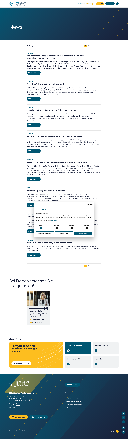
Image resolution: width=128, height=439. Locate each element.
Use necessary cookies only (44, 233)
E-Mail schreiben (37, 322)
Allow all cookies (83, 233)
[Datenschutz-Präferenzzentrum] (123, 432)
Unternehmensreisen (102, 345)
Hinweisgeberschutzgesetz (73, 401)
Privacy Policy (54, 220)
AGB (66, 407)
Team (99, 3)
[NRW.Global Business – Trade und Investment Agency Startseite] (18, 3)
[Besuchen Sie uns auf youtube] (123, 421)
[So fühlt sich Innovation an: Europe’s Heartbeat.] (85, 3)
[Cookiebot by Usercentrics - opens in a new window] (87, 205)
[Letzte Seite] (100, 46)
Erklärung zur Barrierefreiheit (73, 404)
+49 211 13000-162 (38, 319)
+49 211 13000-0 (40, 417)
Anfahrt (67, 393)
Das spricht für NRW (74, 345)
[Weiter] (97, 46)
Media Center (100, 359)
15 (94, 46)
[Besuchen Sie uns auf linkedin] (123, 413)
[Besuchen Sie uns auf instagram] (123, 417)
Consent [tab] (44, 209)
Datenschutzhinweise (71, 399)
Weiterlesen (32, 73)
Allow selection (64, 233)
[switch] (56, 228)
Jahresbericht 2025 (74, 359)
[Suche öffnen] (107, 3)
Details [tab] (64, 209)
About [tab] (84, 209)
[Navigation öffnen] (117, 3)
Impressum (68, 396)
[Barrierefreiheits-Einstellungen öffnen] (123, 427)
